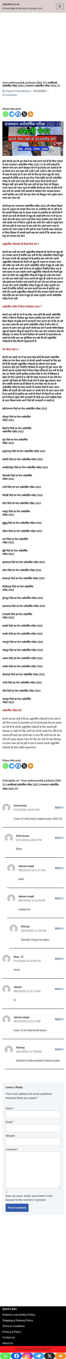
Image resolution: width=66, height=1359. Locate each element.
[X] (24, 114)
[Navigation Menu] (60, 6)
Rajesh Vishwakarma (18, 91)
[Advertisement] (33, 47)
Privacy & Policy (11, 1331)
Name (10, 1108)
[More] (30, 114)
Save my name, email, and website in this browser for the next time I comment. (29, 1198)
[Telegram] (12, 114)
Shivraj (25, 926)
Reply (59, 807)
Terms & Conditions (13, 1326)
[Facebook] (18, 114)
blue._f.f (18, 956)
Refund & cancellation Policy (18, 1314)
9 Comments (9, 95)
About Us (7, 1343)
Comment (12, 1149)
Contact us (8, 1337)
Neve (19, 1349)
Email (10, 1122)
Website (10, 1135)
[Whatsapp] (5, 114)
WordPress (44, 1349)
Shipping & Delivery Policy (17, 1320)
